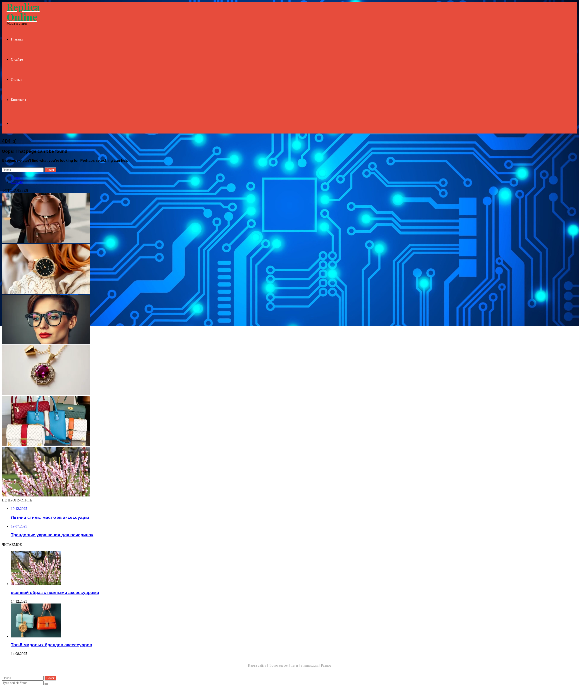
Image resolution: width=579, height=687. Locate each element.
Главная (17, 39)
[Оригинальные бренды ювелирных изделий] (137, 370)
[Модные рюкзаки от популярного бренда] (137, 218)
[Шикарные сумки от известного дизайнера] (137, 421)
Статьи (16, 79)
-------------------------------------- (289, 661)
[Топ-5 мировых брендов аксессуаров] (142, 621)
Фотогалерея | (280, 665)
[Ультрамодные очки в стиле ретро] (137, 320)
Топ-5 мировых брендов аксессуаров (51, 644)
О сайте (17, 59)
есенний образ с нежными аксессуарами (55, 592)
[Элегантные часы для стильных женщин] (137, 269)
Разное (326, 665)
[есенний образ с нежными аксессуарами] (137, 472)
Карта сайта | (258, 665)
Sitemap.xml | (311, 665)
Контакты (18, 100)
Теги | (296, 665)
